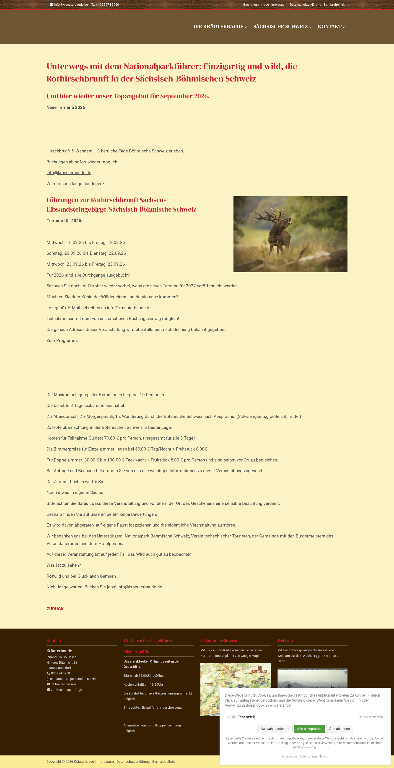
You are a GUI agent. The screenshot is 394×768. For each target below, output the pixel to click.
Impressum (279, 4)
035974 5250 (60, 673)
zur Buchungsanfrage (66, 690)
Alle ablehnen (339, 729)
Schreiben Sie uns (64, 684)
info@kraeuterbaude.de (71, 4)
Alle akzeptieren (309, 729)
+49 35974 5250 (107, 4)
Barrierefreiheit (334, 4)
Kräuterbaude (92, 26)
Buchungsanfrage (256, 4)
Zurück (55, 608)
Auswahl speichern (275, 729)
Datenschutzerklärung (305, 4)
